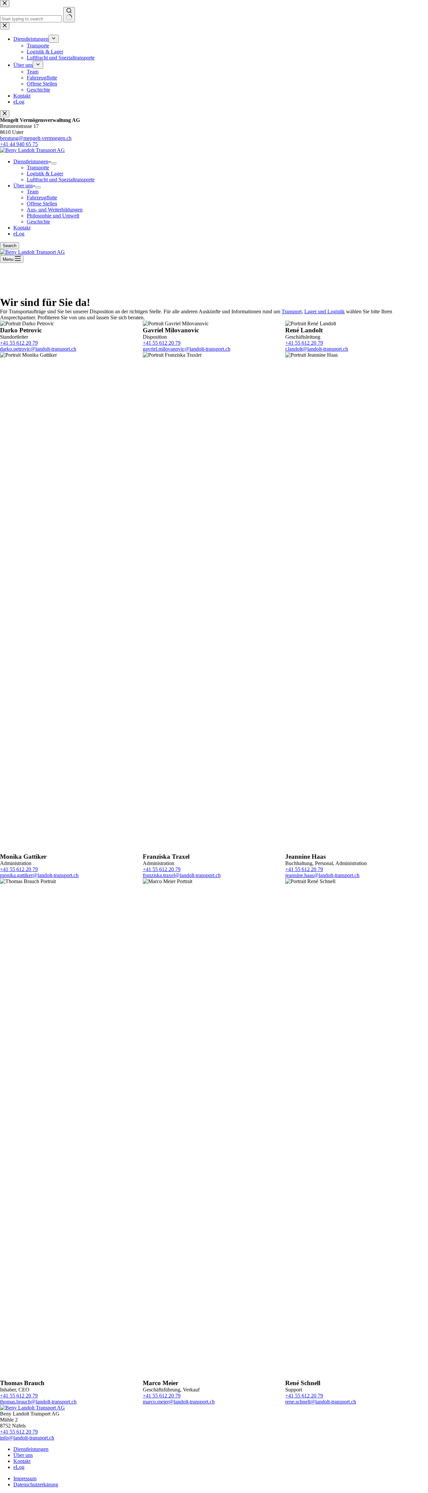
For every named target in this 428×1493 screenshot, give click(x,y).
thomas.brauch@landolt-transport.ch (38, 1401)
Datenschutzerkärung (35, 1484)
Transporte (38, 167)
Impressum (24, 1478)
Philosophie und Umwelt (53, 215)
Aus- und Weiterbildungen (55, 209)
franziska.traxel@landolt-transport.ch (182, 875)
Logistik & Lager (45, 173)
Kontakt (21, 227)
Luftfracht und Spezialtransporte (61, 179)
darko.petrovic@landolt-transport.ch (38, 349)
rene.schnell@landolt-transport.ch (320, 1401)
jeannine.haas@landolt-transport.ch (322, 875)
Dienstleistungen (30, 161)
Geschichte (38, 221)
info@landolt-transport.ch (27, 1438)
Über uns (23, 185)
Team (32, 191)
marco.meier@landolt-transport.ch (179, 1401)
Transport (292, 311)
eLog (18, 233)
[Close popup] (4, 113)
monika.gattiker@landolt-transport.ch (39, 875)
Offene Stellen (42, 203)
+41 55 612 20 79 (19, 343)
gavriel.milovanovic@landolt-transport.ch (186, 349)
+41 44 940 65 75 (19, 144)
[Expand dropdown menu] (54, 163)
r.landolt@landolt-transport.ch (316, 349)
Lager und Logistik (324, 311)
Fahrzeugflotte (42, 197)
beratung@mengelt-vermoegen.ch (36, 138)
